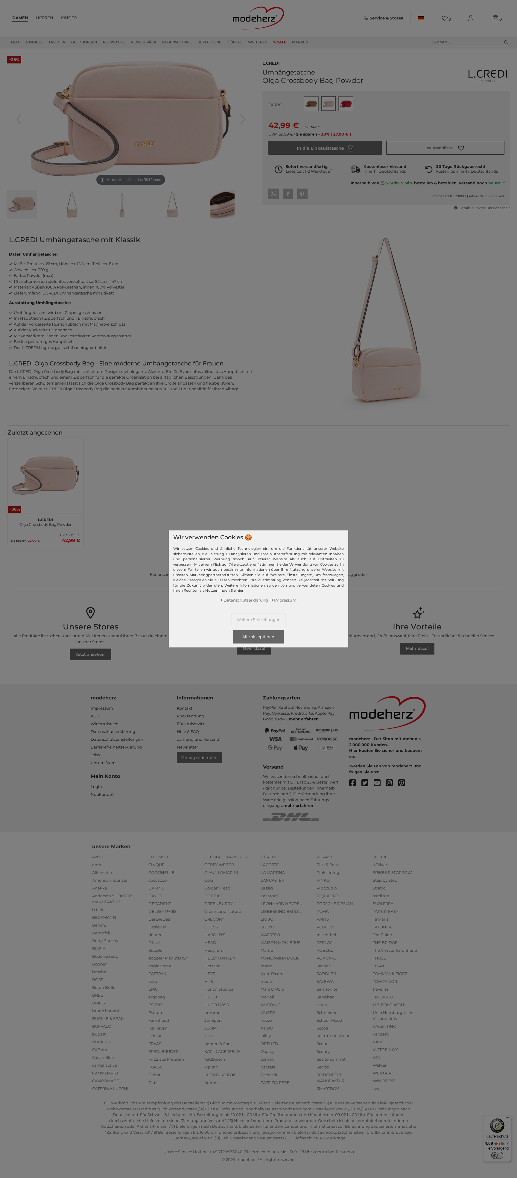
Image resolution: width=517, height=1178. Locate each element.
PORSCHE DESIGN (335, 903)
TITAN (378, 965)
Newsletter (187, 747)
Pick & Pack (328, 864)
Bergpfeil (101, 932)
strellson (381, 895)
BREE (97, 995)
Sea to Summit (331, 1059)
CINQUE (156, 864)
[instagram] (392, 783)
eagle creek (159, 965)
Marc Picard (272, 973)
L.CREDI (271, 62)
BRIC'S (98, 1003)
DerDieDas (159, 919)
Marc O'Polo (272, 989)
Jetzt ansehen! (91, 654)
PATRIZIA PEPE (275, 1082)
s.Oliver (380, 864)
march (267, 981)
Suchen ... (441, 42)
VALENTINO (384, 1026)
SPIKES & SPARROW (392, 872)
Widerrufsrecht (105, 723)
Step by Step (385, 880)
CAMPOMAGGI (106, 1080)
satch (322, 1004)
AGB (95, 716)
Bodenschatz (105, 956)
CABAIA (99, 1049)
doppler (156, 950)
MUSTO (268, 1012)
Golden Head (217, 888)
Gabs (153, 1082)
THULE (379, 958)
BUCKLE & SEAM (108, 1018)
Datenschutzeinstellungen (117, 739)
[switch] (497, 1155)
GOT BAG (213, 895)
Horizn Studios (218, 989)
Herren (44, 17)
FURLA (155, 1067)
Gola (208, 880)
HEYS (209, 973)
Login (96, 786)
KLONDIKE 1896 (219, 1074)
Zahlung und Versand (198, 739)
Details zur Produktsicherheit (484, 208)
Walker (380, 1065)
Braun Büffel (104, 987)
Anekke (99, 888)
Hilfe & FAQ (188, 731)
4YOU (97, 856)
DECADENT (159, 903)
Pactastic (269, 1074)
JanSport (213, 1020)
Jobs (95, 754)
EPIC (153, 989)
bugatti (99, 1034)
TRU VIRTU (383, 997)
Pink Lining (328, 872)
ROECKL (325, 950)
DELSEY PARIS (162, 911)
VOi (376, 1057)
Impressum (102, 708)
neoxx (266, 1020)
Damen (20, 17)
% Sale (279, 42)
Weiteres (257, 42)
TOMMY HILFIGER (390, 973)
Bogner (99, 964)
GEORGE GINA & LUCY (226, 856)
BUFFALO (101, 1026)
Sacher (323, 965)
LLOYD (267, 927)
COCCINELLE (161, 872)
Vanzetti (381, 1034)
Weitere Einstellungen (259, 619)
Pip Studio (327, 888)
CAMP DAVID (105, 1073)
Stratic (379, 888)
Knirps (210, 1082)
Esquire (155, 1012)
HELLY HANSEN (220, 958)
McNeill (268, 997)
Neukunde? (102, 794)
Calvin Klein (103, 1057)
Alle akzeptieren (258, 636)
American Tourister (110, 880)
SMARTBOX (328, 1088)
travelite (381, 989)
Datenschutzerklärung (113, 731)
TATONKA (382, 927)
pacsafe (268, 1067)
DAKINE (156, 888)
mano (266, 965)
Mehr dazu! (254, 648)
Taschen (57, 42)
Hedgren (213, 950)
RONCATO (327, 958)
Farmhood (158, 1020)
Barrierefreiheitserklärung (116, 747)
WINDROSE (384, 1080)
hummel (213, 1012)
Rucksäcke (114, 42)
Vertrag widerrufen (199, 757)
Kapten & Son (217, 1043)
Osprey (267, 1051)
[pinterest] (404, 783)
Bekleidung (209, 42)
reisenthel (326, 934)
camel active (104, 1065)
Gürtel (235, 42)
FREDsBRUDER (163, 1051)
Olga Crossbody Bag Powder (45, 521)
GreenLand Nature (222, 911)
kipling (211, 1067)
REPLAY (324, 942)
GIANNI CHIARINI (221, 872)
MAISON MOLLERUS (280, 942)
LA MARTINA (273, 872)
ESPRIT (155, 1004)
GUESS (211, 927)
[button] (445, 148)
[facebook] (355, 783)
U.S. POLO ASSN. (389, 1004)
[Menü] (507, 1118)
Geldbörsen (84, 42)
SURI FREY (383, 903)
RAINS (323, 919)
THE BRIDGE (385, 942)
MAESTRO (270, 934)
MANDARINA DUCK (280, 958)
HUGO (210, 997)
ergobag (156, 997)
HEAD (210, 942)
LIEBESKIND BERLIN (281, 911)
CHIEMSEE (159, 856)
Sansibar (325, 997)
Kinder (69, 17)
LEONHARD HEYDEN (282, 903)
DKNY (154, 942)
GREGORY (214, 919)
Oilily (266, 1035)
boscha (99, 971)
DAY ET (155, 895)
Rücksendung (190, 716)
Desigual (157, 927)
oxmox (267, 1059)
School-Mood (329, 1020)
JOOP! (210, 1028)
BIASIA (98, 948)
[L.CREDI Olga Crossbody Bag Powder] (22, 205)
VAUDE (380, 1041)
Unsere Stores (104, 762)
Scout (322, 1043)
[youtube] (380, 783)
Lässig (267, 888)
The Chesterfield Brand (395, 950)
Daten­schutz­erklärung (245, 600)
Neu (15, 42)
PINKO (323, 880)
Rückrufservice (191, 723)
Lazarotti (269, 895)
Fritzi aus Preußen (166, 1059)
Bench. (99, 925)
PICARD (324, 856)
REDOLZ (325, 927)
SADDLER (326, 973)
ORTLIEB (269, 1043)
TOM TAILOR (385, 981)
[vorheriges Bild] (19, 119)
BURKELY (101, 1041)
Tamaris (380, 919)
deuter (155, 934)
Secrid (323, 1067)
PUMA (323, 911)
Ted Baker (382, 934)
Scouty (323, 1051)
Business (33, 42)
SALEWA (325, 981)
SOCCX (380, 856)
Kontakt (184, 708)
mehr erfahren (304, 718)
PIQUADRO (328, 895)
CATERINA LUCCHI (110, 1088)
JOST (209, 1035)
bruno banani (105, 1010)
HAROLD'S (214, 934)
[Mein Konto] (472, 18)
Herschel (213, 965)
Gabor (154, 1074)
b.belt (98, 909)
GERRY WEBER (219, 864)
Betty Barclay (105, 940)
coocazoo (157, 880)
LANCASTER (272, 880)
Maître (267, 950)
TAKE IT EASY (385, 911)
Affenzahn (102, 872)
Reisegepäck (143, 42)
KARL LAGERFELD (222, 1051)
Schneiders (327, 1012)
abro (96, 864)
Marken (300, 42)
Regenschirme (177, 42)
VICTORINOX (385, 1049)
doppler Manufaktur (168, 958)
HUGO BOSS (216, 1004)
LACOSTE (270, 864)
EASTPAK (157, 973)
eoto (152, 981)
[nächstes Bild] (243, 119)
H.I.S (208, 981)
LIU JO (267, 919)
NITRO (267, 1028)
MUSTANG (271, 1004)
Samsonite (327, 989)
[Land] (420, 18)
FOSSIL (155, 1035)
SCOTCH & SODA (333, 1035)
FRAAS (154, 1043)
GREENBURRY (218, 903)
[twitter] (367, 783)
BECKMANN (104, 917)
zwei (377, 1088)
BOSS (97, 979)
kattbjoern (214, 1059)
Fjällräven (158, 1028)
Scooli (322, 1028)
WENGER (382, 1073)
